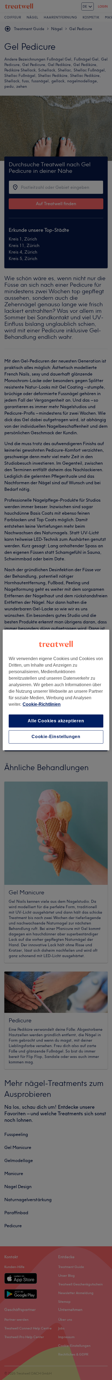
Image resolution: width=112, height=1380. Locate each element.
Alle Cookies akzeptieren (56, 721)
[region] (56, 690)
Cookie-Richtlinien (42, 704)
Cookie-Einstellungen (56, 737)
